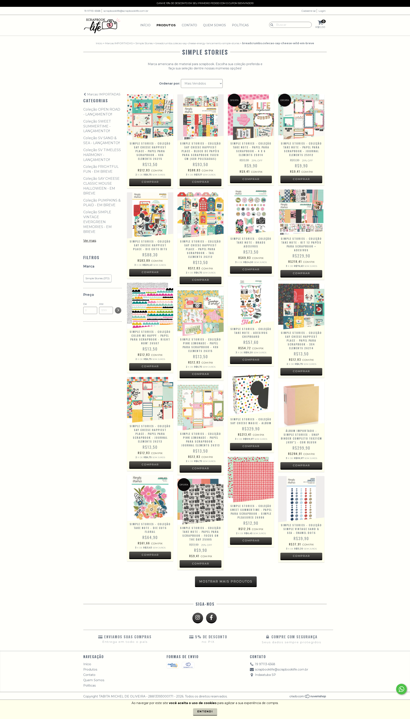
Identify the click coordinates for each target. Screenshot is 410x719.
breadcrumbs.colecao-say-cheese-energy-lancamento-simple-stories (197, 43)
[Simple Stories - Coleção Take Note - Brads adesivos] (251, 213)
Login (322, 10)
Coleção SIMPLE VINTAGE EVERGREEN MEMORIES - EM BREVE (97, 222)
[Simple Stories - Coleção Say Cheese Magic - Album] (251, 393)
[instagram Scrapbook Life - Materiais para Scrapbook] (197, 618)
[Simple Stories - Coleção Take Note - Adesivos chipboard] (251, 303)
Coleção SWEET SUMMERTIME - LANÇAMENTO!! (97, 126)
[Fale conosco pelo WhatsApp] (401, 689)
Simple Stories (144, 43)
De (85, 303)
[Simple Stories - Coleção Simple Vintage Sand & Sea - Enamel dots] (301, 499)
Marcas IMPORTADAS (119, 43)
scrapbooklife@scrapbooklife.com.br (126, 10)
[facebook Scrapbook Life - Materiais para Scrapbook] (211, 618)
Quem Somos (214, 25)
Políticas (240, 25)
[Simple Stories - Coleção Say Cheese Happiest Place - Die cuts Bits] (150, 215)
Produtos (166, 25)
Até (101, 303)
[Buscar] (271, 24)
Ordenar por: (169, 83)
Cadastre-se (308, 10)
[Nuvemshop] (308, 697)
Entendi (205, 711)
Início (145, 25)
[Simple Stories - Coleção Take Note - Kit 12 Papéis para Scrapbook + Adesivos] (301, 213)
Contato (189, 25)
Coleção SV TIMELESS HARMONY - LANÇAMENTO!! (102, 155)
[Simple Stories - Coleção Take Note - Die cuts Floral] (150, 498)
